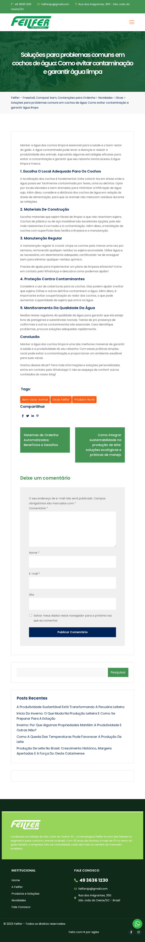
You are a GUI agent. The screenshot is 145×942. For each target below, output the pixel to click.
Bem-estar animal (35, 400)
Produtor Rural (84, 400)
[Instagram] (138, 932)
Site (31, 595)
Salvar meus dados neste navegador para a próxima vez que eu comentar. (73, 618)
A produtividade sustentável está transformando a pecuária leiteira (70, 707)
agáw (95, 932)
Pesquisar (118, 672)
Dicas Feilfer (61, 400)
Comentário (38, 508)
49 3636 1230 (23, 4)
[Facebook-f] (131, 932)
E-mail (34, 574)
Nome (34, 553)
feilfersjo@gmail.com (55, 4)
